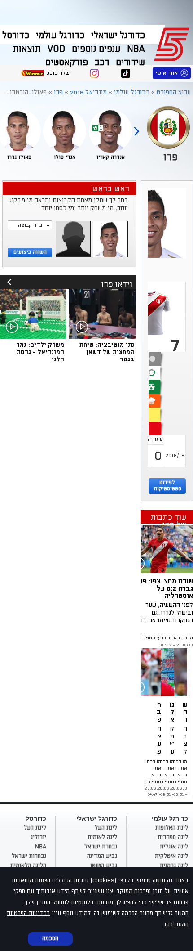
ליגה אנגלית (174, 846)
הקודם (136, 127)
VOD (56, 49)
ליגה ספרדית (173, 837)
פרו (58, 92)
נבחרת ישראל (100, 846)
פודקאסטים (66, 62)
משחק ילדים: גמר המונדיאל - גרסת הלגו (40, 352)
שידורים (130, 62)
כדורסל (15, 35)
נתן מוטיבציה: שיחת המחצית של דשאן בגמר (106, 352)
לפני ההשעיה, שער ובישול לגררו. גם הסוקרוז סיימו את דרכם (162, 612)
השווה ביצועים (30, 252)
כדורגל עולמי (60, 35)
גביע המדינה (102, 856)
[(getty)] (185, 672)
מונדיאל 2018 (88, 92)
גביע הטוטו (103, 865)
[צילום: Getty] (159, 672)
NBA (136, 49)
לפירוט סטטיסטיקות (167, 485)
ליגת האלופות (171, 827)
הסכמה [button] (50, 938)
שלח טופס (58, 73)
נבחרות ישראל (29, 856)
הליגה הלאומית (28, 865)
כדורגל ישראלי (118, 35)
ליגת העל (106, 827)
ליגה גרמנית (174, 865)
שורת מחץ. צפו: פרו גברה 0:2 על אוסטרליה (165, 588)
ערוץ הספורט (173, 43)
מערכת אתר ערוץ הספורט (166, 638)
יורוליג (38, 837)
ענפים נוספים (96, 49)
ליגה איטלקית (171, 856)
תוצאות (27, 49)
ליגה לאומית (102, 837)
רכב (102, 62)
